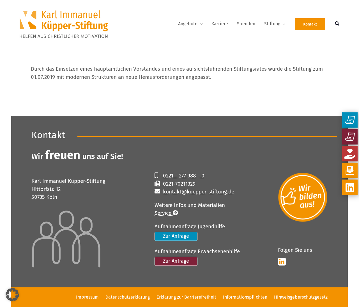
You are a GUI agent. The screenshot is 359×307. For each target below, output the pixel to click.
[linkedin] (282, 262)
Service (164, 213)
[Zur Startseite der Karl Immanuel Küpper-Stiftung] (55, 24)
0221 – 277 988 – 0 (183, 175)
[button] (12, 294)
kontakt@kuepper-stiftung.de (198, 191)
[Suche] (337, 24)
